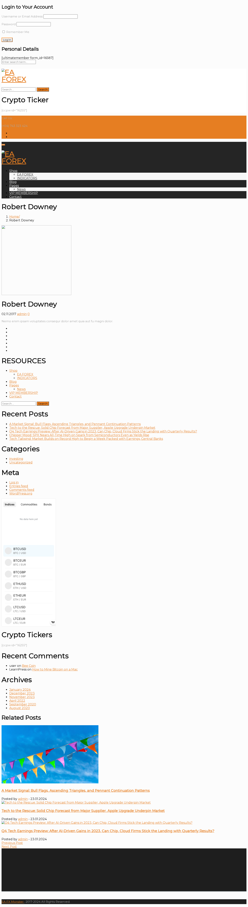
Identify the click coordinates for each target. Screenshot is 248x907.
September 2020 (22, 704)
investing (16, 459)
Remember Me (17, 32)
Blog (13, 182)
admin (22, 314)
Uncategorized (21, 462)
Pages (14, 185)
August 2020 (19, 708)
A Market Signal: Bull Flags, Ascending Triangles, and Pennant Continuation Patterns (75, 424)
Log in (14, 482)
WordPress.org (20, 493)
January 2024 (20, 689)
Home (14, 216)
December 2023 (22, 693)
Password (9, 24)
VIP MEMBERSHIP (23, 193)
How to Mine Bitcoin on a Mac (55, 669)
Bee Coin (29, 666)
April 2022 (17, 701)
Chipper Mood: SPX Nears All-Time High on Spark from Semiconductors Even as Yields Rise (79, 435)
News (21, 189)
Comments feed (21, 490)
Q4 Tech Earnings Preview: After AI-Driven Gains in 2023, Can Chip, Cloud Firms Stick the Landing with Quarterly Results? (103, 431)
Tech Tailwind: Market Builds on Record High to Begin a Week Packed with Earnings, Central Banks (86, 439)
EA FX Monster (12, 902)
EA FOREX (25, 174)
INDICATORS (27, 178)
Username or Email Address (22, 16)
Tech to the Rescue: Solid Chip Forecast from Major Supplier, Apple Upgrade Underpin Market (82, 428)
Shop (13, 171)
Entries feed (18, 486)
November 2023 (22, 697)
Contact (15, 196)
